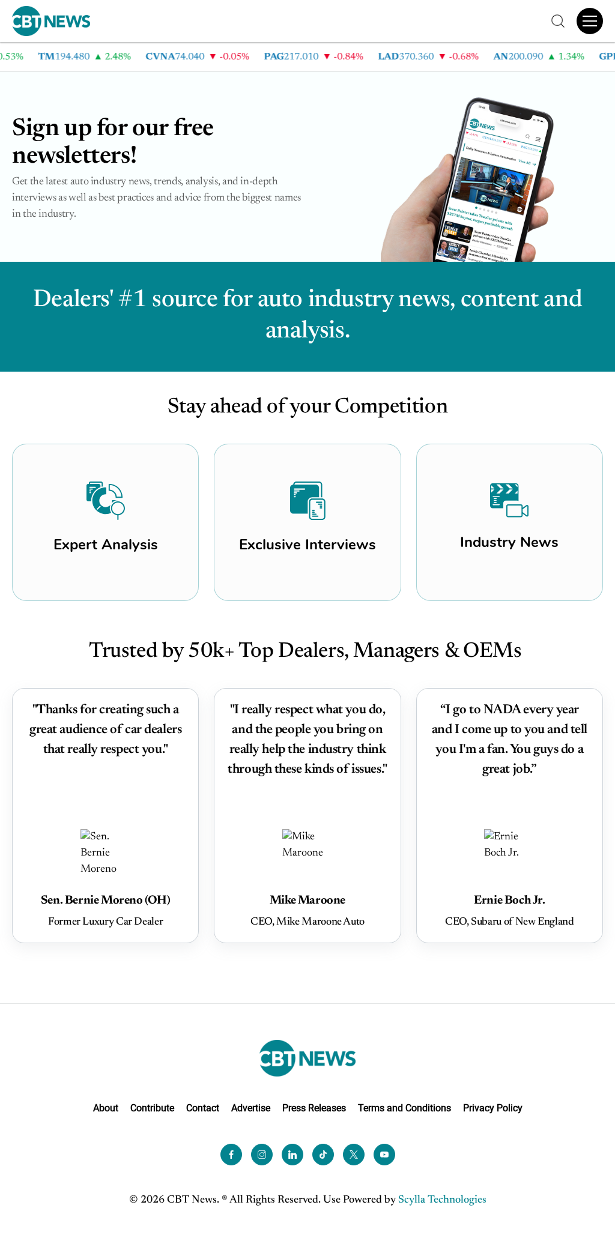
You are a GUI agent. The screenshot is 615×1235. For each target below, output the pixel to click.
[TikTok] (323, 1154)
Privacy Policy (493, 1108)
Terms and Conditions (404, 1108)
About (105, 1108)
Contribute (152, 1108)
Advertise (250, 1108)
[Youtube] (384, 1154)
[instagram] (262, 1154)
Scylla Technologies (442, 1199)
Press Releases (314, 1108)
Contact (202, 1108)
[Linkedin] (292, 1154)
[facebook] (231, 1154)
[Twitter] (354, 1154)
